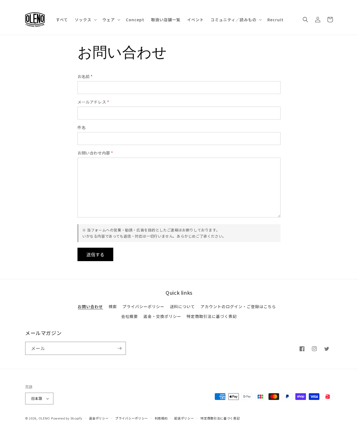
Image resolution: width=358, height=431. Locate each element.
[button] (85, 19)
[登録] (119, 348)
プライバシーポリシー (143, 306)
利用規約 (161, 418)
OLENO (44, 418)
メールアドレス (93, 102)
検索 (113, 306)
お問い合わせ (90, 306)
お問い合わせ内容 (95, 153)
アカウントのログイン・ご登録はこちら (238, 306)
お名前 (85, 76)
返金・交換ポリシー (162, 316)
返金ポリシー (99, 418)
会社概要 (129, 316)
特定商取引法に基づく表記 (212, 316)
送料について (182, 306)
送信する (95, 254)
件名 (81, 127)
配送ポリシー (184, 418)
